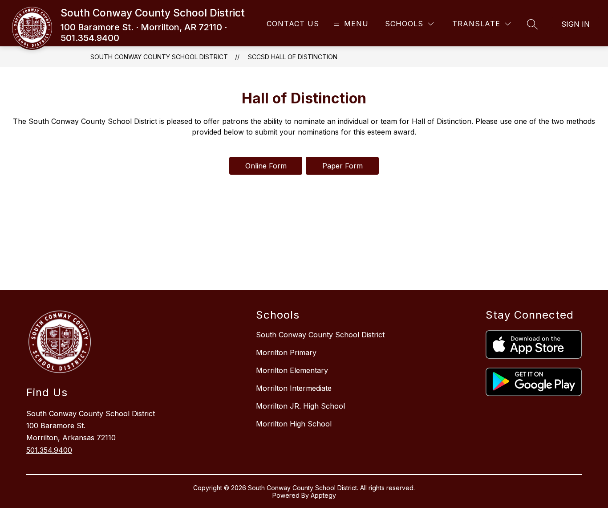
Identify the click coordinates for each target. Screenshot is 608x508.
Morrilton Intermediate (294, 388)
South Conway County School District (159, 57)
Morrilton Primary (286, 352)
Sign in (575, 24)
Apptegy (323, 495)
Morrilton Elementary (292, 370)
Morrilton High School (294, 423)
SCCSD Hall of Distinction (292, 57)
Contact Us (293, 23)
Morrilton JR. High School (300, 405)
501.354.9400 (49, 450)
